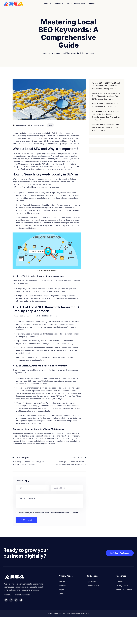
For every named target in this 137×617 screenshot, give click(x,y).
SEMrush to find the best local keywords (28, 187)
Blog (50, 125)
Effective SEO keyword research (25, 316)
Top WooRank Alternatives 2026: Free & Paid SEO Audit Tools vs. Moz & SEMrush (105, 127)
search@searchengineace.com (17, 595)
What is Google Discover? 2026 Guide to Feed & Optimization (105, 105)
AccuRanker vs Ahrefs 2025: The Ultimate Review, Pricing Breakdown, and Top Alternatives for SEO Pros (106, 115)
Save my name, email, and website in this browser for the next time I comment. (48, 513)
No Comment (21, 125)
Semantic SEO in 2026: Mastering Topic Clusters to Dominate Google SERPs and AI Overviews (106, 96)
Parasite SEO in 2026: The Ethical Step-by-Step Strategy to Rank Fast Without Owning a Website (106, 86)
